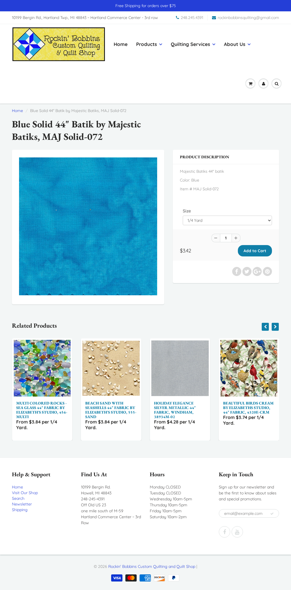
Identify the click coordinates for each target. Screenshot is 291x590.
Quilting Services (190, 44)
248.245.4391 (192, 17)
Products (146, 44)
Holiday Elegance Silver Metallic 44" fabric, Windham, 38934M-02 (114, 410)
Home (121, 44)
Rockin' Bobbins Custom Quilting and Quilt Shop (151, 566)
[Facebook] (224, 532)
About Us (234, 44)
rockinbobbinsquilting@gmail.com (248, 17)
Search (18, 498)
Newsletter (22, 504)
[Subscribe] (272, 513)
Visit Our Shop (25, 492)
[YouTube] (237, 532)
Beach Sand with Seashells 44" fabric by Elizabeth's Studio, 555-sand (49, 410)
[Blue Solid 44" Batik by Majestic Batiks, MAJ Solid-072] (88, 226)
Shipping (20, 509)
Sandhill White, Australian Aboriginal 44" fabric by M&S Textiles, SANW (255, 410)
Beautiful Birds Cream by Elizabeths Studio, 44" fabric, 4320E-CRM (187, 408)
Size (187, 211)
